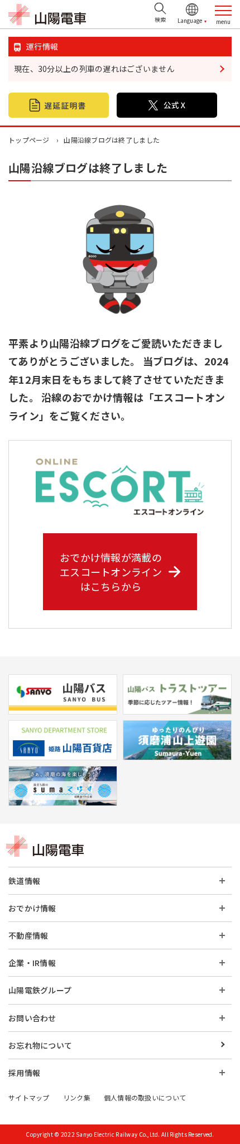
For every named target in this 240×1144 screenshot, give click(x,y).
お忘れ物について (40, 1045)
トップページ (29, 139)
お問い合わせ (32, 1018)
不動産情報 (28, 935)
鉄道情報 (24, 880)
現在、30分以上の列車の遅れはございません (94, 68)
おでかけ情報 (32, 908)
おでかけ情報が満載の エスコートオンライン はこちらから (111, 571)
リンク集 (76, 1097)
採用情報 (24, 1072)
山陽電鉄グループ (39, 990)
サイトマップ (29, 1097)
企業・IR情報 (32, 962)
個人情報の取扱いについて (145, 1097)
